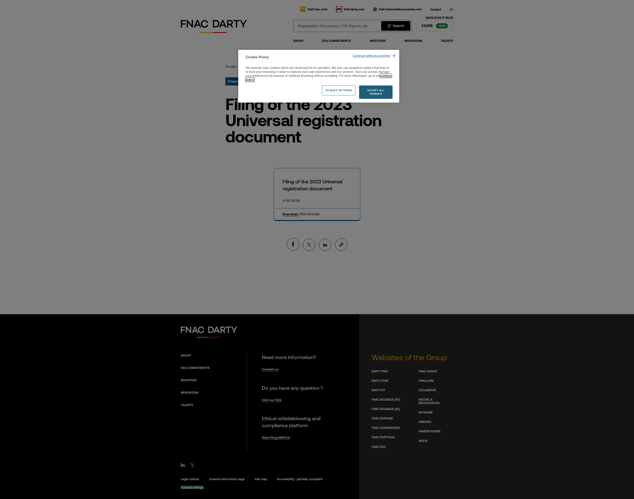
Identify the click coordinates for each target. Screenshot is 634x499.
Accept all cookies (375, 92)
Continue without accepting (371, 55)
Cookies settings (338, 90)
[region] (318, 76)
